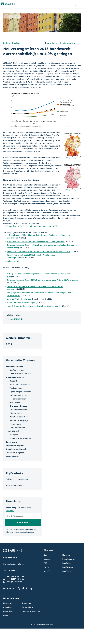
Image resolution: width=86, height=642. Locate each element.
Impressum (27, 603)
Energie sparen (68, 559)
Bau (45, 555)
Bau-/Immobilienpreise (20, 384)
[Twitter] (20, 588)
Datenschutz (27, 607)
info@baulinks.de (14, 582)
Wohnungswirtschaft (19, 395)
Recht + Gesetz (12, 456)
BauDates (66, 563)
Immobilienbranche (15, 377)
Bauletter (10, 510)
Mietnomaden (16, 424)
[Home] (22, 552)
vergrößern (77, 158)
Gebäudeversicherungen (20, 374)
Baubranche (11, 442)
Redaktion (16, 43)
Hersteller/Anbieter (14, 366)
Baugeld (13, 381)
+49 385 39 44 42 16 (15, 579)
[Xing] (32, 588)
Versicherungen (16, 388)
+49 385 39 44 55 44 (15, 576)
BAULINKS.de (16, 319)
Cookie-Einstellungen (31, 611)
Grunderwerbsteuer (18, 406)
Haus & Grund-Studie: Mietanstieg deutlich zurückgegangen (32, 306)
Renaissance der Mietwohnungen (21, 302)
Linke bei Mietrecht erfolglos (19, 299)
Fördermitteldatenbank (20, 409)
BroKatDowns (68, 567)
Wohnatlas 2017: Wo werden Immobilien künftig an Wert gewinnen (35, 241)
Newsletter (8, 603)
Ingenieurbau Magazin (16, 449)
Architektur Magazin (15, 445)
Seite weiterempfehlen (15, 485)
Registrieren (8, 611)
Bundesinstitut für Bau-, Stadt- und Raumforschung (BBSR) (32, 226)
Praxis (46, 567)
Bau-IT (47, 571)
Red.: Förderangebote (19, 417)
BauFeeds (66, 571)
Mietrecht (14, 435)
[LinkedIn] (28, 588)
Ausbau (47, 559)
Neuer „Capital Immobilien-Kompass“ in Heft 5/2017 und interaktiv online (38, 251)
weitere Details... (14, 261)
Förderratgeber (16, 413)
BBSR (9, 344)
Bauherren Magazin (15, 453)
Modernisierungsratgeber (20, 438)
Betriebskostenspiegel (19, 420)
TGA (45, 563)
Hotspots (66, 555)
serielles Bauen (19, 399)
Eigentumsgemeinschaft (20, 391)
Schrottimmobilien (17, 427)
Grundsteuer (15, 402)
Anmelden (7, 607)
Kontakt (6, 615)
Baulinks (6, 43)
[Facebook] (24, 588)
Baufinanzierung (17, 370)
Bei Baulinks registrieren (16, 479)
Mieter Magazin (13, 431)
